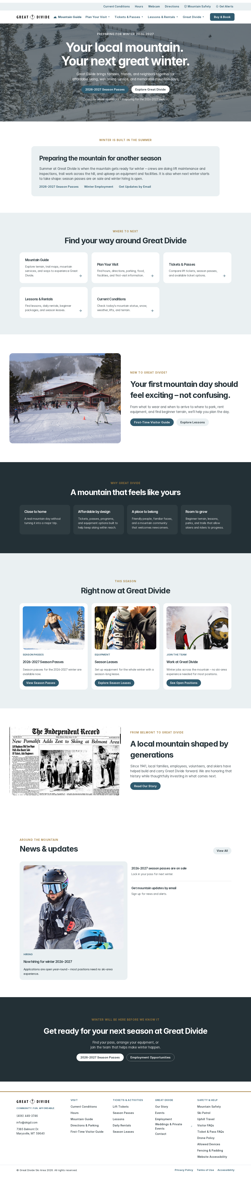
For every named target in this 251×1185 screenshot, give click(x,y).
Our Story (161, 1106)
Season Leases (123, 1131)
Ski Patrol (203, 1112)
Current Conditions (116, 6)
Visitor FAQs (205, 1125)
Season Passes (123, 1112)
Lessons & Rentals (163, 17)
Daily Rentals (122, 1125)
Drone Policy (206, 1138)
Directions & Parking (85, 1125)
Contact (160, 1133)
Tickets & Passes (129, 17)
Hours (139, 6)
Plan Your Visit (97, 17)
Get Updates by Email (135, 186)
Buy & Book (222, 17)
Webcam (154, 6)
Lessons (118, 1119)
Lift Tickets (121, 1106)
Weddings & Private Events (173, 1126)
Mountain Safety (199, 6)
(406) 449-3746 (27, 1115)
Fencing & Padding (210, 1150)
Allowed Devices (208, 1144)
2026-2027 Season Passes (59, 186)
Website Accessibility (212, 1156)
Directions (172, 6)
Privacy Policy (184, 1169)
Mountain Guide (70, 17)
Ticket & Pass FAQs (210, 1131)
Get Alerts (226, 6)
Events (160, 1112)
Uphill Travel (206, 1119)
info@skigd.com (26, 1122)
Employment (163, 1119)
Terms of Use (205, 1169)
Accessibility (226, 1169)
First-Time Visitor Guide (87, 1131)
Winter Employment (98, 186)
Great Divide (193, 17)
